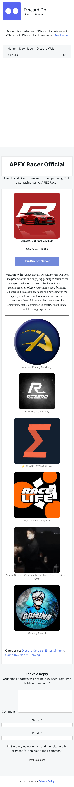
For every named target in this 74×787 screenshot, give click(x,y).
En (64, 54)
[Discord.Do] (12, 19)
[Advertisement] (37, 106)
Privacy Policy (46, 781)
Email (37, 733)
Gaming (34, 655)
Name (37, 720)
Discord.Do (35, 9)
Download (26, 48)
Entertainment (54, 650)
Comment (9, 711)
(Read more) (61, 35)
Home (12, 48)
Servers (13, 54)
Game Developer (16, 655)
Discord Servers (32, 650)
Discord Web (45, 48)
